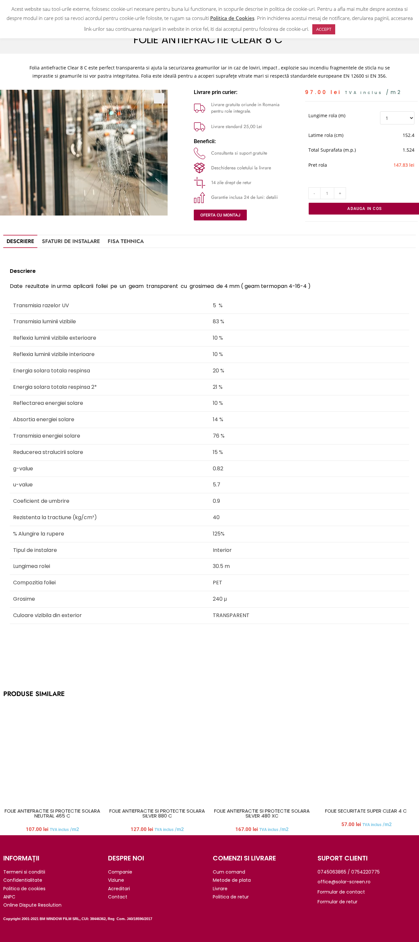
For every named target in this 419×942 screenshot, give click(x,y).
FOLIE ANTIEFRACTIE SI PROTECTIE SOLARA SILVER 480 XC (262, 813)
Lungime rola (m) (326, 115)
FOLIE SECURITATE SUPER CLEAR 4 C (366, 810)
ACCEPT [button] (323, 29)
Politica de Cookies (232, 18)
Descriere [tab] (20, 241)
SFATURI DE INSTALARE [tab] (71, 241)
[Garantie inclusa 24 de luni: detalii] (199, 197)
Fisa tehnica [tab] (126, 241)
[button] (159, 98)
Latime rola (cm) (325, 135)
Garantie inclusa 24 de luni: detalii (244, 197)
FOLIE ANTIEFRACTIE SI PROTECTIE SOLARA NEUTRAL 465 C (52, 813)
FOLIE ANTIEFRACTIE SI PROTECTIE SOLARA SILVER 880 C (157, 813)
